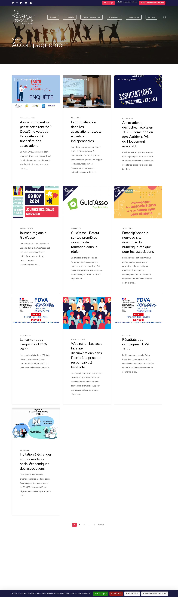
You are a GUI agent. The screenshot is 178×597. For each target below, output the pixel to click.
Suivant (101, 525)
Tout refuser (116, 593)
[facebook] (17, 3)
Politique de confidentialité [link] (155, 593)
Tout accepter (100, 593)
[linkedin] (21, 3)
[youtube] (26, 3)
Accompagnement (26, 79)
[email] (31, 3)
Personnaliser (132, 593)
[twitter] (13, 3)
